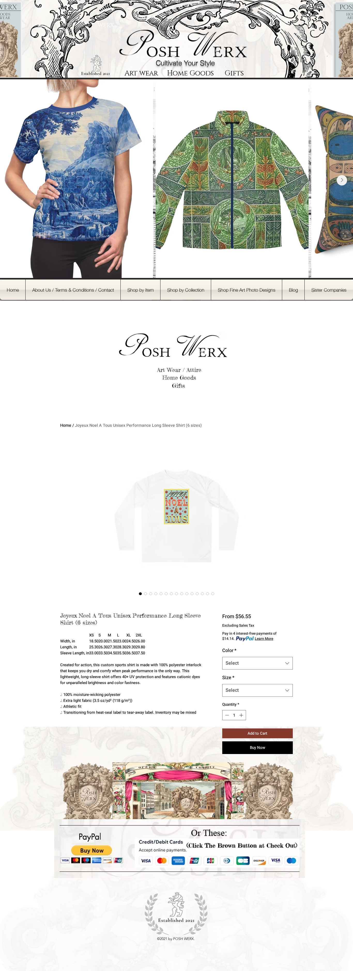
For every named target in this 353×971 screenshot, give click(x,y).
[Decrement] (226, 715)
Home (65, 425)
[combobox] (257, 663)
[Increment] (241, 715)
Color (229, 650)
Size (228, 677)
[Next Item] (342, 180)
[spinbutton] (234, 715)
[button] (140, 289)
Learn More (264, 638)
